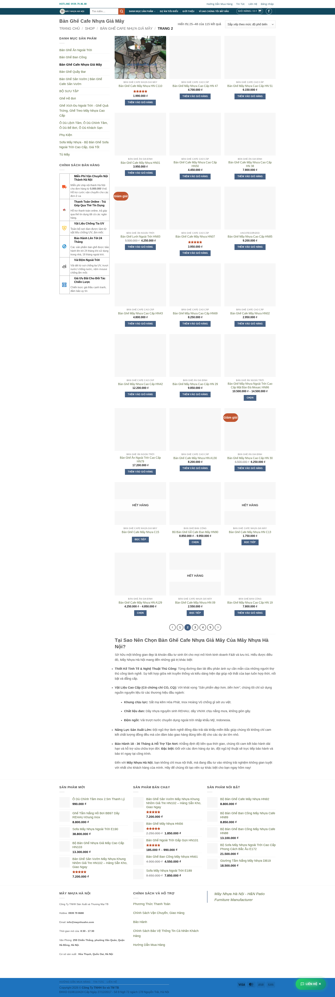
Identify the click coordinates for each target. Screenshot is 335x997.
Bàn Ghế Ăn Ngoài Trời (75, 50)
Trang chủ (69, 28)
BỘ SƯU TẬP (69, 91)
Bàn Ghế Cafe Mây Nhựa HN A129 (140, 602)
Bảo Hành (140, 922)
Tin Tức (240, 4)
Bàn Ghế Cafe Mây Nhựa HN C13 (250, 532)
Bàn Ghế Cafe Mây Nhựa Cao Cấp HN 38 (250, 164)
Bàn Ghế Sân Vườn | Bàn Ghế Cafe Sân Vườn (80, 81)
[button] (249, 11)
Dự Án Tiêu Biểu (169, 11)
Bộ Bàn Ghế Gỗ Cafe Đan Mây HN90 (195, 532)
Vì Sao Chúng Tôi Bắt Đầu (214, 11)
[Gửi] (121, 11)
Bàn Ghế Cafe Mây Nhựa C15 (140, 532)
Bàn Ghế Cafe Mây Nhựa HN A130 (195, 458)
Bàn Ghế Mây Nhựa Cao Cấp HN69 (195, 313)
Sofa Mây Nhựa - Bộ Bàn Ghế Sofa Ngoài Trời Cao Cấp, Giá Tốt (84, 145)
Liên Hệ (252, 4)
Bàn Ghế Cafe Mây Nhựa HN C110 (140, 85)
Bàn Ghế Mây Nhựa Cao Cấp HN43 (140, 313)
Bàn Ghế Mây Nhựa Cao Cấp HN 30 (250, 458)
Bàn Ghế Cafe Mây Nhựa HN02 (250, 313)
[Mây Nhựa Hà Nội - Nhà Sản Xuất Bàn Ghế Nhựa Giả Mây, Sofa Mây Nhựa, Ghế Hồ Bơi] (72, 11)
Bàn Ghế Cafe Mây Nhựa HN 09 (195, 602)
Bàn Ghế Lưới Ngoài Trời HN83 (140, 236)
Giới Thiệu (189, 11)
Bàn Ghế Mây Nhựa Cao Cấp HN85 (250, 236)
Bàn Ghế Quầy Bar (72, 71)
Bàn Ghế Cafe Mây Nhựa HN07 (195, 236)
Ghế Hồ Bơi (67, 98)
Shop (90, 28)
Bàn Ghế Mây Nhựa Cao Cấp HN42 (140, 384)
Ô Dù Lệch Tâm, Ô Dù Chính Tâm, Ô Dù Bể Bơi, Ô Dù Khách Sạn (83, 125)
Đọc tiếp (140, 539)
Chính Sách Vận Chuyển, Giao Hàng (158, 913)
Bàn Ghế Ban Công (73, 57)
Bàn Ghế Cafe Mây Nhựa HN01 (140, 162)
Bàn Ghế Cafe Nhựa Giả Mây (126, 28)
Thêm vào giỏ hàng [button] (140, 102)
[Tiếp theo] (218, 627)
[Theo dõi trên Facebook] (269, 11)
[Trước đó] (172, 627)
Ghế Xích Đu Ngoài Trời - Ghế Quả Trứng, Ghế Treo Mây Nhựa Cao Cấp (83, 110)
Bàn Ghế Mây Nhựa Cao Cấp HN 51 (250, 85)
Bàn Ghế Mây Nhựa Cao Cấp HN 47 (195, 85)
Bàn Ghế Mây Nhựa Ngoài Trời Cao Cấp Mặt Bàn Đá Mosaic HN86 (250, 385)
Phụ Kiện (65, 135)
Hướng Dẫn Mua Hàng (220, 4)
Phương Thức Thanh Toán (151, 904)
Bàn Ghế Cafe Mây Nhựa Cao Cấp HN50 (195, 164)
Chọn (250, 397)
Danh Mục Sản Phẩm (141, 11)
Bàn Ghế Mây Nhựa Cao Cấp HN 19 (250, 602)
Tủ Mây (64, 154)
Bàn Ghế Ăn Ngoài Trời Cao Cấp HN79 (140, 459)
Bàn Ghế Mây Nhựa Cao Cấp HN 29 (195, 384)
